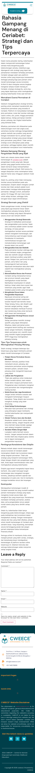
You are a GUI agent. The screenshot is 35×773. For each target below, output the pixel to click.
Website (4, 606)
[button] (17, 679)
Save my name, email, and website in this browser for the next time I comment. (16, 617)
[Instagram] (17, 739)
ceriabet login (18, 160)
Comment (5, 566)
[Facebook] (11, 739)
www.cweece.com (22, 706)
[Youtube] (24, 739)
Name (4, 591)
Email (3, 599)
